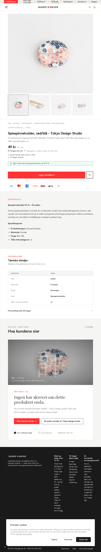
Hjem (9, 123)
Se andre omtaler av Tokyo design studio (62, 421)
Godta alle (83, 539)
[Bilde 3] (51, 92)
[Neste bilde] (90, 54)
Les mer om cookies (24, 534)
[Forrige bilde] (11, 54)
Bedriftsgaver (68, 2)
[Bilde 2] (50, 92)
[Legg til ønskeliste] (89, 175)
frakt (61, 511)
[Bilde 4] (52, 92)
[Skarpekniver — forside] (48, 7)
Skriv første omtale (25, 421)
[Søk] (89, 7)
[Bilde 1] (48, 92)
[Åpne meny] (6, 7)
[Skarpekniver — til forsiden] (25, 456)
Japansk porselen (26, 123)
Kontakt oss (82, 2)
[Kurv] (94, 7)
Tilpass (54, 539)
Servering (16, 123)
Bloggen (94, 2)
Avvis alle (68, 539)
